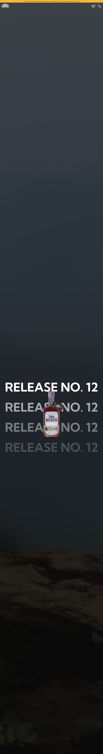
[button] (99, 6)
